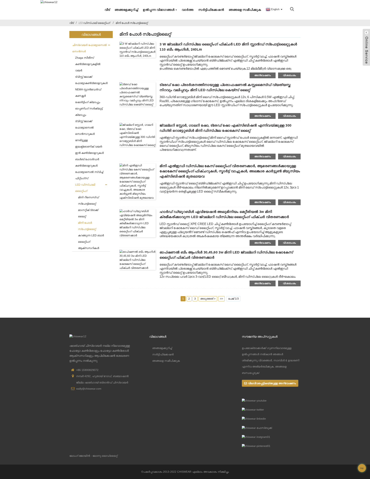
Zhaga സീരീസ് (84, 57)
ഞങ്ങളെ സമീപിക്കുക (245, 10)
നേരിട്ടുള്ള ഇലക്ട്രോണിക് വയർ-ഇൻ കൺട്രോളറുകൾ (89, 146)
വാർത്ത (188, 10)
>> (221, 298)
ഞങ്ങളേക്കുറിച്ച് (126, 10)
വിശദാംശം (289, 75)
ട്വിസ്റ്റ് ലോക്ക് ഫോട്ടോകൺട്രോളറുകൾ (91, 80)
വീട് (107, 10)
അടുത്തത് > (207, 298)
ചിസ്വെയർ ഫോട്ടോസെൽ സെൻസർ (89, 48)
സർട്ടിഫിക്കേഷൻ (211, 10)
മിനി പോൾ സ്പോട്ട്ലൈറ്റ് (132, 23)
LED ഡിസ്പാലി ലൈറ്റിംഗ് (94, 23)
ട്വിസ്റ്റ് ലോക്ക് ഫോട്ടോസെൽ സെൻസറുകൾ (85, 127)
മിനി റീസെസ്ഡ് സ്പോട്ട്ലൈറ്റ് (88, 200)
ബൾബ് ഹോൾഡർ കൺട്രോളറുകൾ (87, 162)
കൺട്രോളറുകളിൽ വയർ (87, 67)
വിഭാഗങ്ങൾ (157, 336)
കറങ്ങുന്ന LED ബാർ (91, 235)
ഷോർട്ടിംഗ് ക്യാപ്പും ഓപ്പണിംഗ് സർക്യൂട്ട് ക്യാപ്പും (89, 108)
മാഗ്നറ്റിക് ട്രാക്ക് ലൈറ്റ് (88, 213)
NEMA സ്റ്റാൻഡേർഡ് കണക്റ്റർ (88, 92)
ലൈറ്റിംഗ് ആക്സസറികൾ (88, 245)
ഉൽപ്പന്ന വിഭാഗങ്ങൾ (159, 10)
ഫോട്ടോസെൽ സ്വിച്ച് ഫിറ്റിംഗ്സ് (89, 175)
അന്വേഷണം (262, 75)
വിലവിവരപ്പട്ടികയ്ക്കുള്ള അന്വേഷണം (272, 383)
